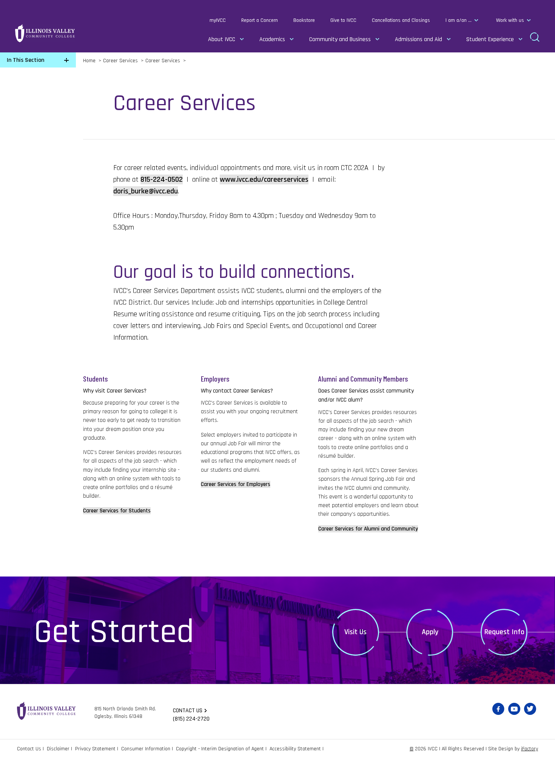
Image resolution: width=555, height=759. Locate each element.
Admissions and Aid (418, 39)
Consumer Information (145, 748)
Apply (430, 632)
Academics (272, 39)
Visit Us (355, 632)
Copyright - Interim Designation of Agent (220, 748)
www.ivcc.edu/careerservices (264, 179)
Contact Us (29, 748)
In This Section (25, 60)
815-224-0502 (161, 179)
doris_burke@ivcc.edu (145, 191)
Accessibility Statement (295, 748)
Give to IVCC (343, 20)
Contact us (187, 711)
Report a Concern (259, 20)
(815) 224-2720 (191, 719)
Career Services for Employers (235, 484)
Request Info (504, 632)
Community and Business (340, 39)
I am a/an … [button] (459, 20)
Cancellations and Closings (401, 20)
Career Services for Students (117, 510)
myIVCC (218, 20)
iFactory (529, 748)
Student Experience (490, 39)
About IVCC (221, 39)
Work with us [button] (510, 20)
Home (89, 60)
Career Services (120, 60)
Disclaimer (58, 748)
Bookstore (304, 20)
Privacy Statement (95, 748)
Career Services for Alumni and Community (368, 528)
